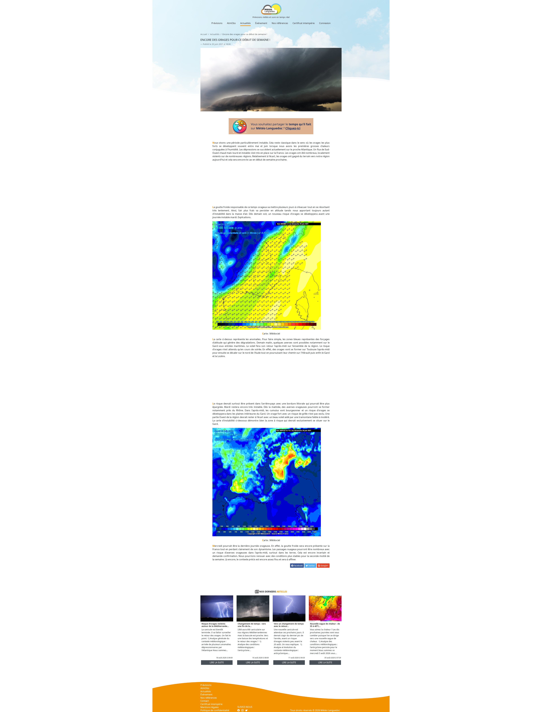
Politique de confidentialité (214, 710)
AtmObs (231, 23)
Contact (204, 700)
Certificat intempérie (304, 23)
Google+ (324, 565)
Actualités (245, 23)
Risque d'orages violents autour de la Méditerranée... (215, 624)
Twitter (311, 565)
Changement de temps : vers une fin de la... (252, 624)
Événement (261, 23)
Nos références (280, 23)
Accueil (203, 34)
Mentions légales (209, 707)
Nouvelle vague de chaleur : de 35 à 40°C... (325, 624)
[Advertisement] (271, 183)
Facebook (298, 565)
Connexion (325, 23)
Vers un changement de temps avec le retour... (289, 624)
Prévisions (216, 23)
